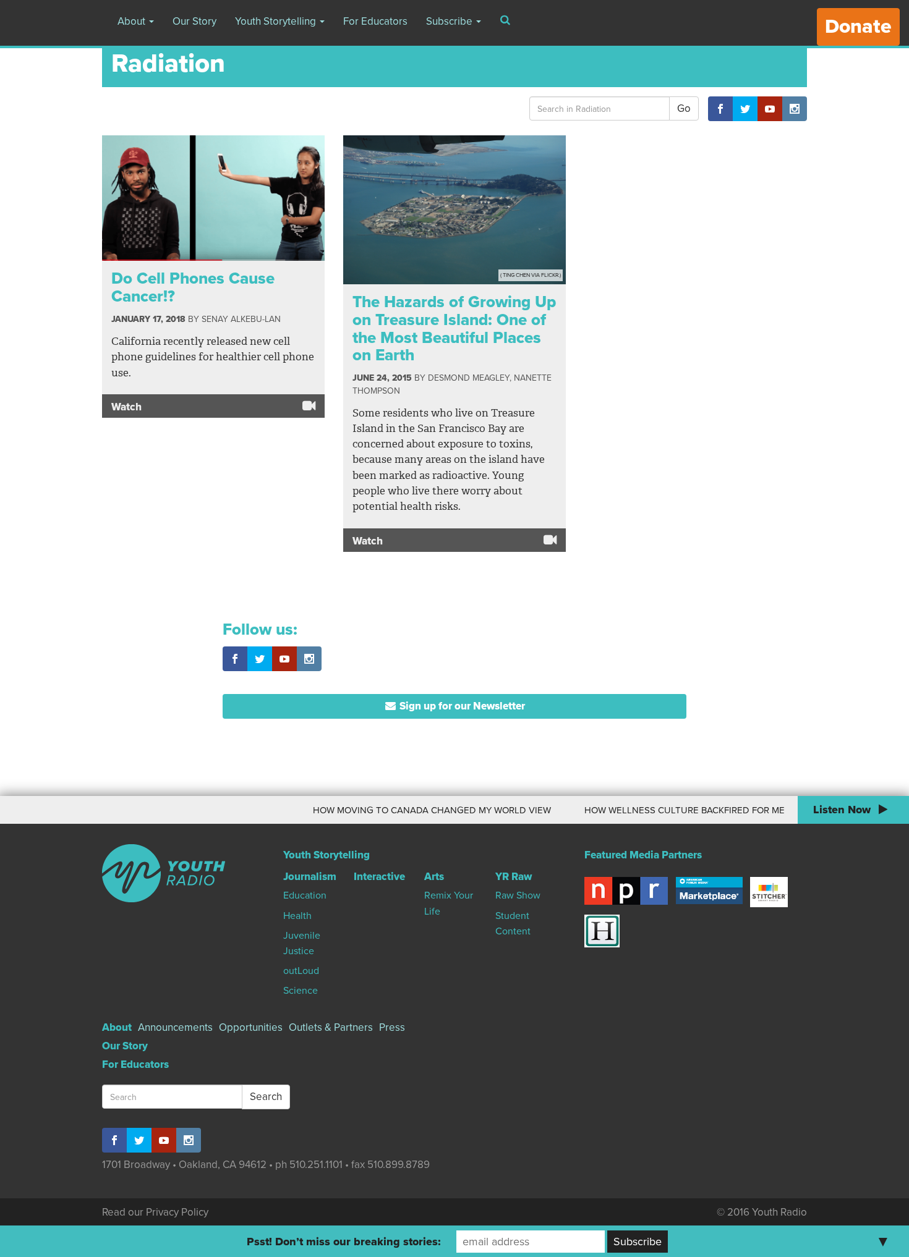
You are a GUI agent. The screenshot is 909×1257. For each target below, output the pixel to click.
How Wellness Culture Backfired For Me (663, 810)
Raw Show (517, 895)
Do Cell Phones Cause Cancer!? (193, 287)
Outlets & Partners (331, 1027)
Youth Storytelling (276, 21)
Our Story (194, 21)
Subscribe (450, 21)
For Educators (375, 21)
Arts (434, 876)
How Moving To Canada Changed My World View (411, 810)
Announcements (175, 1027)
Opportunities (251, 1027)
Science (300, 990)
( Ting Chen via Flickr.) (530, 275)
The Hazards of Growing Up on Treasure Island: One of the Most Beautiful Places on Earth (454, 328)
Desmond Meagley (469, 378)
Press (392, 1027)
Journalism (309, 876)
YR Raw (513, 876)
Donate (858, 26)
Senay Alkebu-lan (241, 319)
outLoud (301, 971)
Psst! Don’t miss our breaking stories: (344, 1241)
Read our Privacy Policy (155, 1212)
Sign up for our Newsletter (461, 706)
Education (304, 895)
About (132, 21)
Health (297, 916)
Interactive (379, 876)
